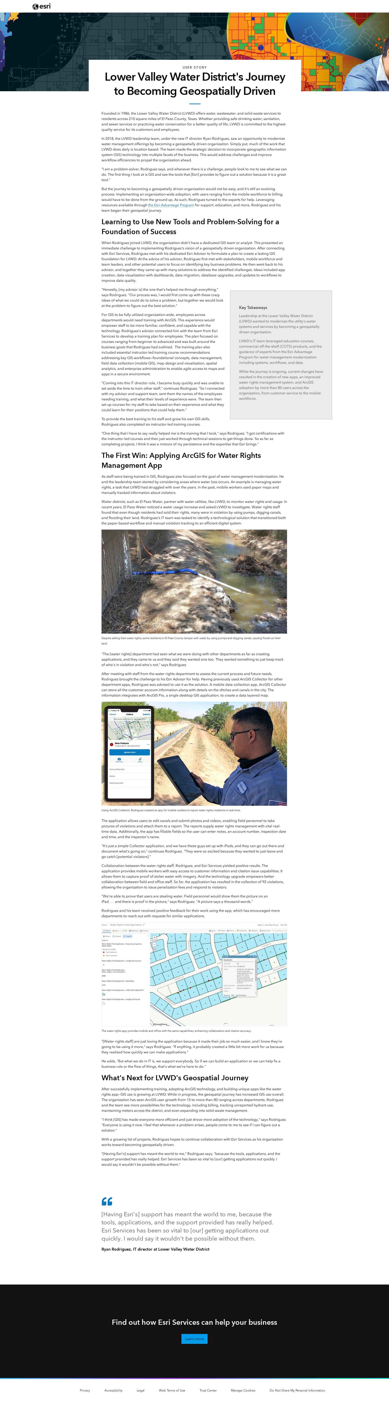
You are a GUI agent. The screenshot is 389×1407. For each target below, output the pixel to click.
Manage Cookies (243, 1390)
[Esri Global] (41, 6)
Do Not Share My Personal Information (297, 1390)
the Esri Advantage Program (171, 205)
